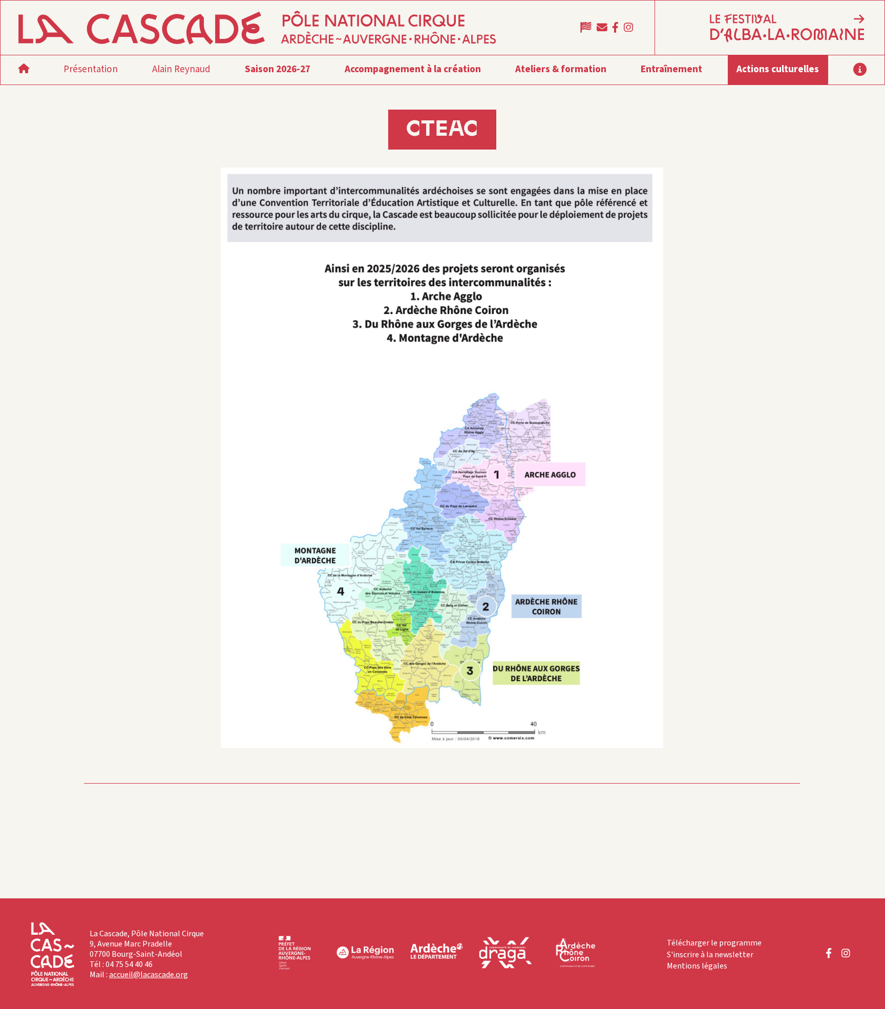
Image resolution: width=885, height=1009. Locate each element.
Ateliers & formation (560, 69)
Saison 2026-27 (277, 69)
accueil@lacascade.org (148, 974)
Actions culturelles (777, 69)
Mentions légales (697, 966)
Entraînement (671, 69)
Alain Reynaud (181, 69)
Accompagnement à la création (413, 69)
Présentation (91, 69)
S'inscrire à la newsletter (710, 954)
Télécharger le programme (714, 943)
